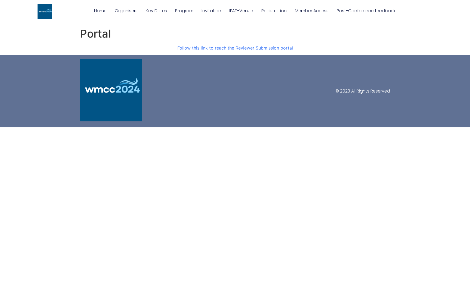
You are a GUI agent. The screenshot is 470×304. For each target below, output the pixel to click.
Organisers (126, 11)
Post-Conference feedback (366, 11)
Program (184, 11)
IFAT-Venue (241, 11)
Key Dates (156, 11)
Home (100, 11)
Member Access (312, 11)
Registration (274, 11)
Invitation (211, 11)
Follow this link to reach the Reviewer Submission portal (235, 48)
